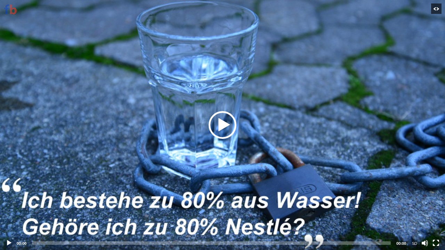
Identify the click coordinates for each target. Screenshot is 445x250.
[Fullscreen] (435, 243)
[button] (222, 125)
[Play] (9, 243)
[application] (222, 125)
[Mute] (424, 243)
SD (414, 243)
